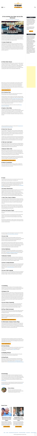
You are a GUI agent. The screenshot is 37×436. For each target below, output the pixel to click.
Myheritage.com (3, 380)
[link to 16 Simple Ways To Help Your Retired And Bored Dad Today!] (18, 411)
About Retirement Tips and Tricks (13, 432)
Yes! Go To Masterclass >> (6, 343)
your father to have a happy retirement (17, 98)
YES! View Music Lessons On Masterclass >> (8, 319)
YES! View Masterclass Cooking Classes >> (8, 160)
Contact (7, 432)
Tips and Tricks (17, 19)
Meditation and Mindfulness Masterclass (12, 252)
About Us (31, 31)
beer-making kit (14, 349)
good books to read (17, 360)
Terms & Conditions (33, 432)
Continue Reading (6, 426)
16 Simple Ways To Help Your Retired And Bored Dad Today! (18, 419)
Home (4, 432)
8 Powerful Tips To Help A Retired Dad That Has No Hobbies (6, 419)
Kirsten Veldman (11, 19)
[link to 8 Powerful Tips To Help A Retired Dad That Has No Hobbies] (6, 411)
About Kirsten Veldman (22, 432)
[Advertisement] (31, 77)
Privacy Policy (28, 432)
